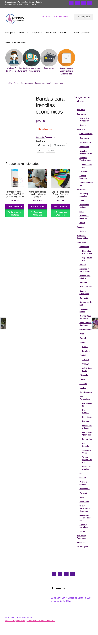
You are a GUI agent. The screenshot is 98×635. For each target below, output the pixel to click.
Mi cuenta (46, 16)
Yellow (82, 531)
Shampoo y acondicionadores (86, 518)
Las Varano (84, 171)
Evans (82, 342)
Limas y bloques (83, 176)
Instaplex (86, 421)
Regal (81, 497)
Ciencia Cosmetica (84, 292)
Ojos (81, 211)
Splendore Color (86, 451)
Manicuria (23, 32)
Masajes (64, 32)
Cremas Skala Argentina (85, 317)
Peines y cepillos (83, 483)
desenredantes (86, 329)
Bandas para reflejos (84, 276)
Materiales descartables (82, 236)
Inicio (10, 83)
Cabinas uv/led (86, 133)
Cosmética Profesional (84, 119)
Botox (85, 346)
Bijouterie (81, 109)
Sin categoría (82, 546)
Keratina (86, 351)
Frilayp (82, 379)
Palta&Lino (87, 439)
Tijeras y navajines (83, 525)
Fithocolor (84, 375)
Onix (81, 473)
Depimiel (83, 125)
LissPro (82, 388)
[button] (14, 60)
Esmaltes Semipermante (85, 152)
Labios (82, 200)
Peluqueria (10, 32)
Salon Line (84, 501)
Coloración (84, 298)
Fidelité (82, 355)
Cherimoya (84, 138)
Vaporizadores (87, 259)
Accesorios (28, 83)
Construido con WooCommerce (41, 620)
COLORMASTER (87, 369)
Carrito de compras (60, 16)
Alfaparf (82, 264)
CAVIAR (85, 364)
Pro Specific (85, 444)
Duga (81, 333)
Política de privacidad (15, 620)
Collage (82, 231)
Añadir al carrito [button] (15, 206)
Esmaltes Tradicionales (85, 158)
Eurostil (82, 338)
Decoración (84, 146)
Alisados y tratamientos (15, 42)
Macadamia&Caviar (87, 426)
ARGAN (85, 359)
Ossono (82, 477)
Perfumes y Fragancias (81, 536)
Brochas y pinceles (83, 194)
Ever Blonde (85, 411)
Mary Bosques (85, 392)
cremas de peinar (83, 310)
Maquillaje (51, 32)
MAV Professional (84, 397)
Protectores (84, 488)
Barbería (83, 282)
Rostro (82, 222)
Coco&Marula (87, 404)
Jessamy (83, 383)
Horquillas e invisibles (87, 252)
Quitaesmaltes (87, 165)
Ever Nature (87, 417)
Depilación (37, 32)
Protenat (83, 493)
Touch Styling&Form (87, 459)
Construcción (85, 142)
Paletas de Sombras (84, 216)
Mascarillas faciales (84, 205)
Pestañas (81, 542)
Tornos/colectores (86, 183)
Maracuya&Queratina (87, 433)
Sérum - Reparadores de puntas (85, 508)
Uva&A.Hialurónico (87, 467)
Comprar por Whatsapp (15, 213)
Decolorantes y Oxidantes (86, 323)
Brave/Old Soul (86, 286)
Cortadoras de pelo (85, 303)
